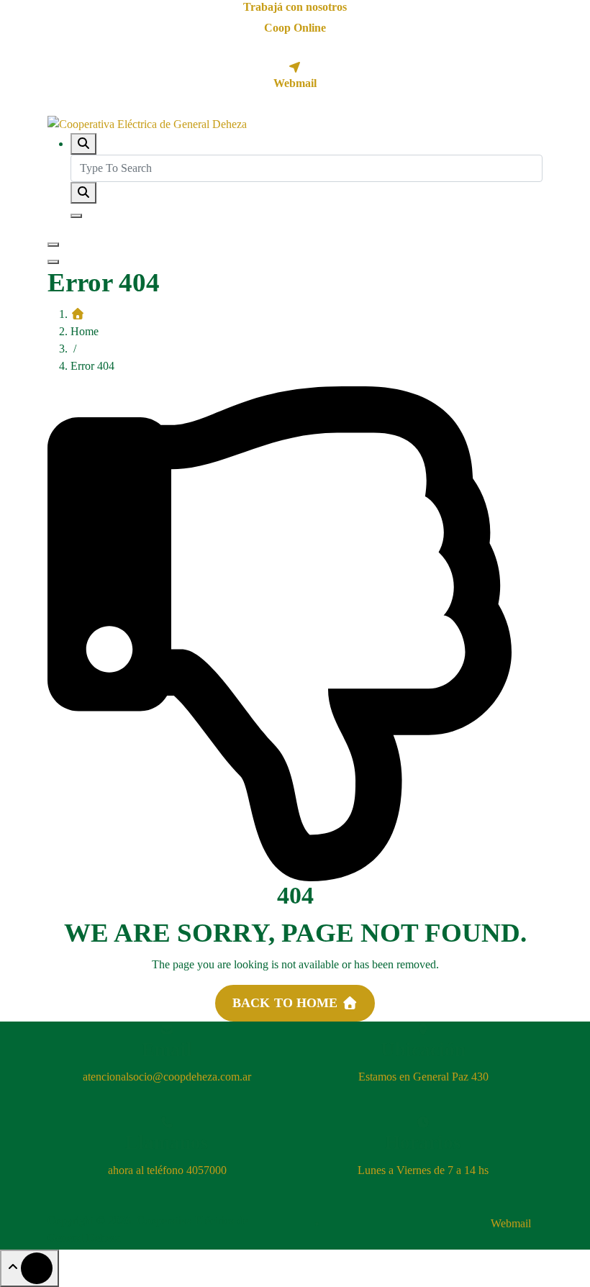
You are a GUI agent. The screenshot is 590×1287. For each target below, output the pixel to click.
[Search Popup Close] (76, 216)
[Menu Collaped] (53, 244)
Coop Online (295, 28)
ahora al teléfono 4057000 (167, 1170)
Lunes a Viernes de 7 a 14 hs (423, 1170)
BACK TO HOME (287, 1003)
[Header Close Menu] (53, 262)
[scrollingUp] (29, 1268)
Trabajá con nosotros (295, 7)
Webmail (295, 83)
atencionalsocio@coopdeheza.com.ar (167, 1076)
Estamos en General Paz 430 (423, 1076)
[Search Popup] (83, 144)
